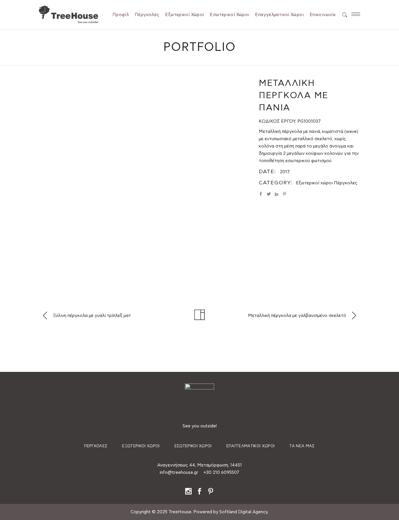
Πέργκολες (346, 183)
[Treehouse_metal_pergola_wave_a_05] (71, 245)
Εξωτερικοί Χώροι (140, 446)
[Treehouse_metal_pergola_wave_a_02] (71, 172)
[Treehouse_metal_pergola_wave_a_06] (144, 245)
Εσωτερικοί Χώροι (193, 446)
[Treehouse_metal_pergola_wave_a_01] (71, 98)
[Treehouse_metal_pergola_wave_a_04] (217, 172)
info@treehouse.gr (179, 472)
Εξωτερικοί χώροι (314, 183)
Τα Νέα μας (302, 446)
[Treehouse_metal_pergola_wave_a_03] (144, 150)
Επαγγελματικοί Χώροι (250, 446)
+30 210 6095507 (221, 472)
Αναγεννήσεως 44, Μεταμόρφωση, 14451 (199, 465)
